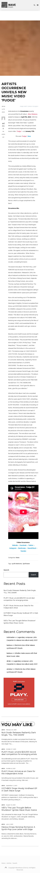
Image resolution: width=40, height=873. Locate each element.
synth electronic (17, 563)
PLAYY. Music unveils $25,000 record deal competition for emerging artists (19, 753)
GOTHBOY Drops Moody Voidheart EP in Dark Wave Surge (19, 789)
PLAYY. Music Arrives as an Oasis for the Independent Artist (18, 772)
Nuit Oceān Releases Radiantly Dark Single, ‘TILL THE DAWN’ (19, 733)
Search (6, 570)
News (17, 557)
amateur (10, 669)
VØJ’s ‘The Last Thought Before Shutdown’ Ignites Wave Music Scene (19, 809)
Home (4, 863)
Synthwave (26, 563)
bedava (9, 645)
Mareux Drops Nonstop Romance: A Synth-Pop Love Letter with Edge (18, 828)
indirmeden (11, 637)
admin (3, 126)
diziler (9, 661)
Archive (9, 863)
